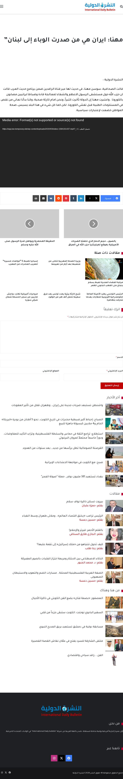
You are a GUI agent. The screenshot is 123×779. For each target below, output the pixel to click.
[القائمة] (1, 8)
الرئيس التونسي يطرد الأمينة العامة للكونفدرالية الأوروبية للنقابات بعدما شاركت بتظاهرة (104, 297)
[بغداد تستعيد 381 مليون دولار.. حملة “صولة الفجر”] (114, 481)
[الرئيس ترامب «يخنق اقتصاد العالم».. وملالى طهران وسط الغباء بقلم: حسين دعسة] (114, 520)
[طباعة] (36, 198)
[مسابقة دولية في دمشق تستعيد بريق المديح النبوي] (114, 631)
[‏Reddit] (58, 198)
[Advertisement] (61, 24)
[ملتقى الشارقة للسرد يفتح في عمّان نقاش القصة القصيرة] (114, 645)
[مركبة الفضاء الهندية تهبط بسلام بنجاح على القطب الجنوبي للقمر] (104, 269)
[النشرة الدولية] (100, 7)
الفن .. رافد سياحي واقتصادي (85, 655)
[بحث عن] (121, 8)
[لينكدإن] (81, 198)
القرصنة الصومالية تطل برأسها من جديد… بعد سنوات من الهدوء (63, 448)
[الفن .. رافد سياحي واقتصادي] (114, 660)
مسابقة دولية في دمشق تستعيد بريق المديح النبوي (71, 627)
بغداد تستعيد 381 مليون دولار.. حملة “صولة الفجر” (72, 476)
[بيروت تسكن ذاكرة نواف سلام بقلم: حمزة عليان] (114, 506)
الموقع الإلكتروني (51, 371)
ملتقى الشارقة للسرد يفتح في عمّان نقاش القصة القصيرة (67, 641)
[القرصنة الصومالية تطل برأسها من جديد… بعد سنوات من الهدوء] (114, 452)
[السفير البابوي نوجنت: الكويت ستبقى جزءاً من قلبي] (114, 617)
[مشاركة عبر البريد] (43, 198)
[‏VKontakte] (51, 198)
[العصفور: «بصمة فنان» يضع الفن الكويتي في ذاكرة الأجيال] (114, 603)
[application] (61, 152)
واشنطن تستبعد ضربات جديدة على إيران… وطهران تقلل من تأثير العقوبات (57, 405)
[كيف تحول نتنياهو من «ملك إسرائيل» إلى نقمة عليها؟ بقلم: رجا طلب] (114, 549)
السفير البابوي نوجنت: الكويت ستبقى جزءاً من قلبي (71, 612)
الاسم (119, 357)
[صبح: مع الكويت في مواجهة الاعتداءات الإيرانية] (114, 467)
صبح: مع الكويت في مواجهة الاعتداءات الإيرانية (74, 462)
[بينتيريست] (66, 198)
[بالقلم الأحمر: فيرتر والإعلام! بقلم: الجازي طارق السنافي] (114, 534)
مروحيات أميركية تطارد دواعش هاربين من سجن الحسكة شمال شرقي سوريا (22, 297)
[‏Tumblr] (73, 198)
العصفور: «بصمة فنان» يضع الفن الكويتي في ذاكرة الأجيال (67, 598)
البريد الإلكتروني (115, 371)
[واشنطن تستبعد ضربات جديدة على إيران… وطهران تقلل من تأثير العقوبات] (114, 410)
